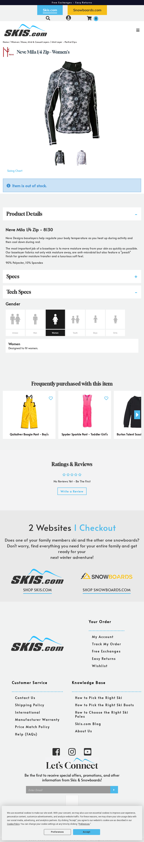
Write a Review (72, 491)
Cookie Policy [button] (13, 824)
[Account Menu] (68, 18)
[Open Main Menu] (120, 30)
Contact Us (25, 698)
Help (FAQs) (26, 734)
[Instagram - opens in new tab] (72, 751)
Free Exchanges (106, 651)
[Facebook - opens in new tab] (56, 751)
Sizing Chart (14, 170)
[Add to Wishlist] (51, 396)
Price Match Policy (32, 727)
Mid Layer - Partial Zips (64, 42)
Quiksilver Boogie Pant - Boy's (29, 434)
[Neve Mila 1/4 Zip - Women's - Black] (59, 156)
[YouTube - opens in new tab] (87, 751)
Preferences (57, 832)
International (27, 712)
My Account (103, 637)
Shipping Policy (29, 705)
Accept (86, 832)
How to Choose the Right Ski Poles (101, 714)
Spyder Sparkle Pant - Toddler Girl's (85, 434)
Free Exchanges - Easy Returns (72, 2)
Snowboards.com (87, 10)
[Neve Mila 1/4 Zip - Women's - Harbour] (81, 156)
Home (6, 42)
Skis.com (50, 10)
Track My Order (106, 644)
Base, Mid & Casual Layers (35, 42)
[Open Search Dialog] (48, 18)
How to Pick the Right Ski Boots (104, 705)
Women (15, 42)
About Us (83, 731)
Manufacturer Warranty (37, 720)
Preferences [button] (84, 824)
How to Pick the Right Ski (98, 698)
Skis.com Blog (88, 724)
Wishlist (100, 666)
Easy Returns (104, 659)
